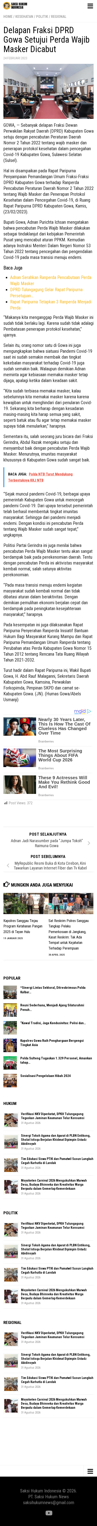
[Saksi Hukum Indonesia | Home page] (19, 5)
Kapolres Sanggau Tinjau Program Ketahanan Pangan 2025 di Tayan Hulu (22, 926)
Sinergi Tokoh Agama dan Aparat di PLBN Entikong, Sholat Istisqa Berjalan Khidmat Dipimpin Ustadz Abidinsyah (55, 1140)
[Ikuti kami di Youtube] (48, 1513)
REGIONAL (58, 16)
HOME (7, 16)
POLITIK (42, 16)
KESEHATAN (24, 16)
